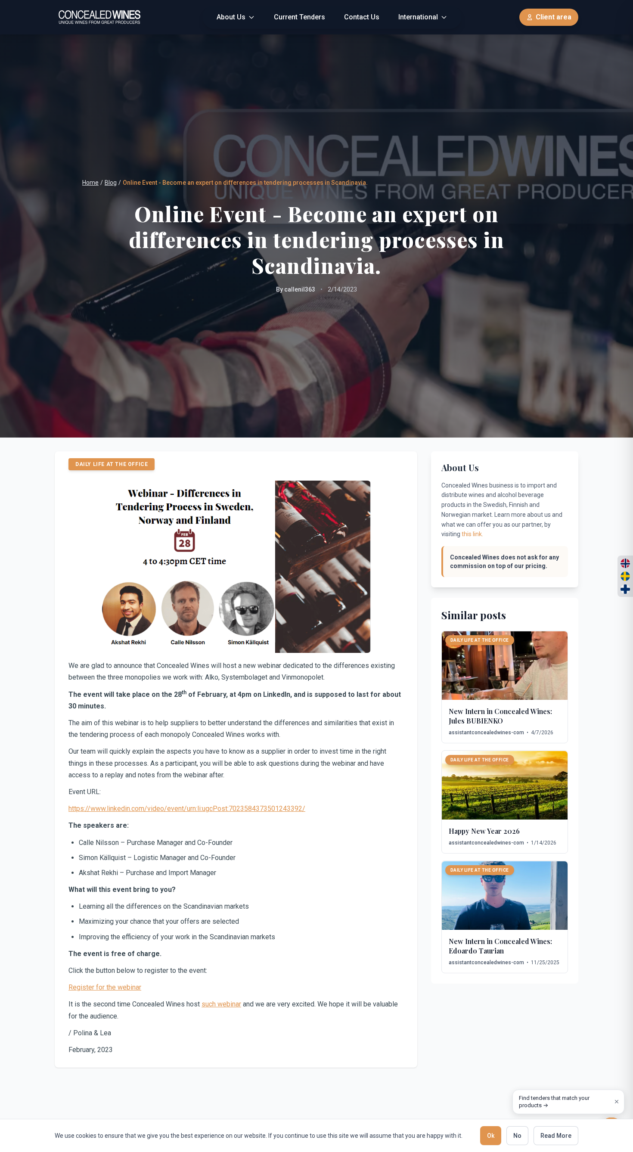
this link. (472, 534)
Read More (555, 1135)
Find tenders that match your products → (554, 1102)
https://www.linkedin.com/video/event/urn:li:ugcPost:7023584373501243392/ (186, 808)
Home (90, 182)
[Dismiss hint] (616, 1101)
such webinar (221, 1004)
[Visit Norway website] (625, 563)
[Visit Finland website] (625, 589)
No (517, 1135)
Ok (490, 1135)
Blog (111, 182)
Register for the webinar (104, 987)
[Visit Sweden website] (625, 576)
